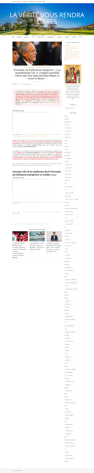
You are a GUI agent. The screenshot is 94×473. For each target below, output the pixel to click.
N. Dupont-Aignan (69, 372)
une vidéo (43, 154)
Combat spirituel (68, 233)
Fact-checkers (68, 128)
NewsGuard (67, 134)
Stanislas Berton (68, 455)
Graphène (67, 418)
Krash (66, 149)
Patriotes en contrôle (69, 446)
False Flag (67, 180)
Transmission (68, 433)
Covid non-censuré (69, 341)
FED (66, 183)
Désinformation (67, 121)
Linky (66, 329)
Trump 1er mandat (69, 220)
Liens (44, 1)
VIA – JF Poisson (68, 375)
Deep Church (68, 171)
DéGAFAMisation (68, 316)
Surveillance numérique (70, 332)
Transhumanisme (68, 399)
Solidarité (66, 396)
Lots (66, 421)
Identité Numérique (69, 325)
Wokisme (66, 461)
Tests (66, 363)
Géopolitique (67, 261)
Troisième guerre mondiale (71, 289)
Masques (67, 350)
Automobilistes (68, 267)
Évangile (67, 236)
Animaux (66, 116)
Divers (36, 1)
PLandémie (38, 67)
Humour (66, 292)
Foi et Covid (67, 239)
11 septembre (68, 158)
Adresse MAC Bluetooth (70, 402)
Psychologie (67, 378)
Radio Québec (68, 196)
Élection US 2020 (69, 211)
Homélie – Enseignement (70, 242)
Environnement (67, 152)
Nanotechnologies (69, 424)
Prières (66, 252)
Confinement (68, 338)
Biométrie (67, 313)
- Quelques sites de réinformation (71, 51)
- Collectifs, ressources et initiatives (72, 46)
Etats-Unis (66, 205)
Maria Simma (68, 245)
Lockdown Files (68, 131)
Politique (66, 366)
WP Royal (21, 470)
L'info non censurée (69, 193)
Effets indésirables (29, 67)
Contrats (67, 408)
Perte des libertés (69, 270)
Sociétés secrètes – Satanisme (72, 199)
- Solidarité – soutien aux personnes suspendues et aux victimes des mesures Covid (72, 57)
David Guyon (68, 301)
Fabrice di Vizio (68, 304)
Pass (66, 353)
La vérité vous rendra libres (47, 18)
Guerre (65, 276)
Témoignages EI (68, 430)
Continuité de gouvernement (71, 208)
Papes (66, 248)
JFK (66, 189)
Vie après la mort (69, 258)
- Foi (65, 60)
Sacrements (67, 255)
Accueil (14, 1)
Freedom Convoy (69, 390)
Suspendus (67, 427)
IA (65, 322)
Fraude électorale (69, 186)
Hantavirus (67, 344)
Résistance (66, 387)
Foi (22, 1)
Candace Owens (68, 164)
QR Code (67, 273)
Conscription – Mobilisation (71, 279)
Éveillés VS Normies (69, 381)
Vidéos (40, 1)
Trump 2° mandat (69, 224)
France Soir (19, 84)
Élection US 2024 (69, 214)
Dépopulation (68, 174)
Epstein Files (68, 177)
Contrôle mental (68, 167)
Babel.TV (67, 161)
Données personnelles (70, 319)
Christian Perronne (16, 224)
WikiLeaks (67, 202)
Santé (65, 393)
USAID (66, 140)
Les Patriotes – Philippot (70, 369)
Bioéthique (66, 119)
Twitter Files (68, 137)
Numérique (31, 1)
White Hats (26, 1)
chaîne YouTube (50, 102)
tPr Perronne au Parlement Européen (41, 224)
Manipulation (68, 384)
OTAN (66, 285)
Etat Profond (67, 155)
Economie (66, 146)
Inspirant (66, 295)
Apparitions (67, 230)
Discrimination (68, 412)
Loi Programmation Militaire (71, 282)
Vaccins (18, 1)
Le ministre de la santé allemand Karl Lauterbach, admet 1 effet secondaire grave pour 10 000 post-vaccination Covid (53, 247)
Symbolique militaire (69, 458)
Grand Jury (67, 307)
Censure (67, 124)
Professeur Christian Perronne (27, 224)
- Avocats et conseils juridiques (71, 48)
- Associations (67, 45)
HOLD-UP (67, 347)
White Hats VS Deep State (70, 439)
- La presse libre (67, 49)
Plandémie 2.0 (68, 356)
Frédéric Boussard (69, 442)
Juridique (66, 298)
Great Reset (67, 264)
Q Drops (67, 452)
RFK (66, 217)
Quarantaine (67, 360)
